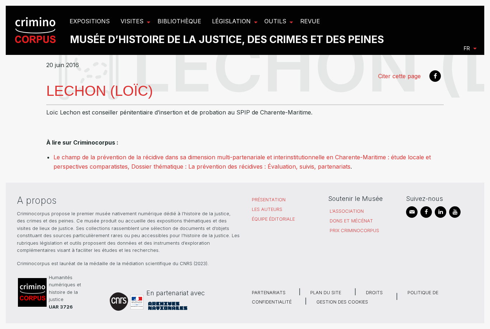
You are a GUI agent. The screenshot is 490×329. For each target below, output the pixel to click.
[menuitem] (36, 30)
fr (467, 48)
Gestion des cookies (342, 302)
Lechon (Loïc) (99, 91)
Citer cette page (399, 76)
